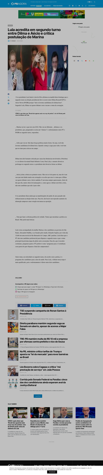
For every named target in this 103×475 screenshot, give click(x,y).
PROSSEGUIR (52, 472)
